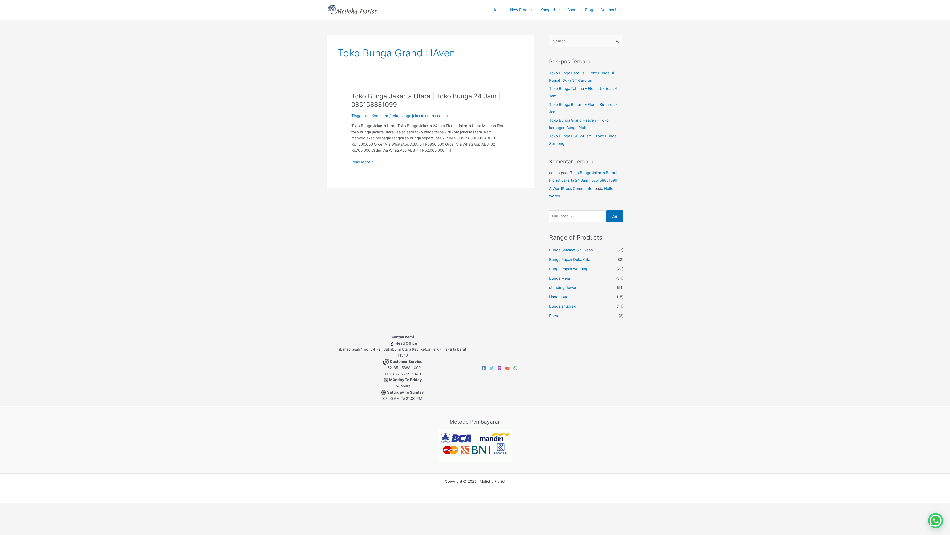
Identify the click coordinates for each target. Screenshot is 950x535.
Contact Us (610, 9)
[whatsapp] (515, 368)
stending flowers (564, 287)
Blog (589, 9)
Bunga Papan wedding (568, 269)
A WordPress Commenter (571, 188)
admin (554, 172)
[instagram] (499, 368)
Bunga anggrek (562, 306)
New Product (521, 9)
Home (497, 9)
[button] (935, 520)
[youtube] (507, 368)
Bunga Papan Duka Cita (569, 259)
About (572, 9)
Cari (614, 216)
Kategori (547, 9)
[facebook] (483, 368)
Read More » (362, 161)
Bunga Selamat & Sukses (571, 250)
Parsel (554, 315)
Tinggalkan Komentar (369, 115)
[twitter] (491, 368)
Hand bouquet (561, 296)
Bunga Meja (559, 278)
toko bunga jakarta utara (413, 115)
